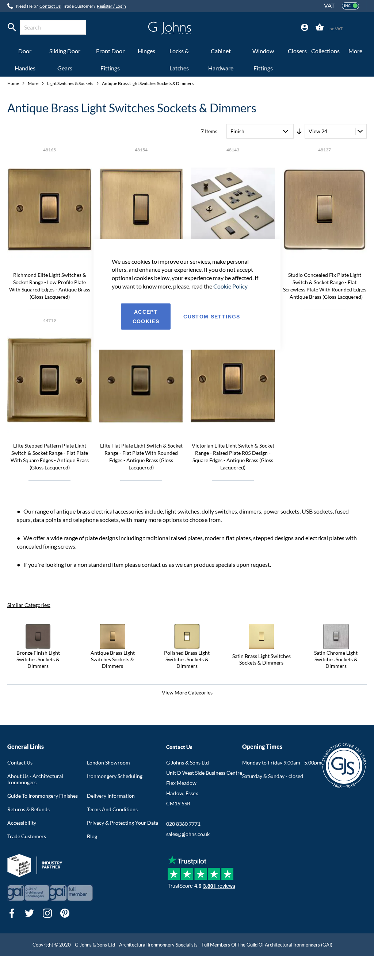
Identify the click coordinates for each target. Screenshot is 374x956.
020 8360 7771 (183, 824)
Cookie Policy (230, 286)
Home (13, 83)
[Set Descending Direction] (299, 131)
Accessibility (21, 823)
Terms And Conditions (112, 809)
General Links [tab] (25, 746)
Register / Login (111, 6)
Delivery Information (111, 796)
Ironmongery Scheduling (114, 776)
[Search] (12, 27)
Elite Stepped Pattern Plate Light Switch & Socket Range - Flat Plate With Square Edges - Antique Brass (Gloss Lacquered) (50, 456)
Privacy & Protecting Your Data (122, 823)
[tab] (304, 27)
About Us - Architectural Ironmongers (35, 779)
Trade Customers (26, 836)
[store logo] (169, 28)
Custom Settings (211, 317)
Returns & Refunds (28, 809)
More (33, 83)
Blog (92, 836)
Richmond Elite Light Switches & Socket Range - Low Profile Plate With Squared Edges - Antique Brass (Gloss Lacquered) (49, 286)
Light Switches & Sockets (70, 83)
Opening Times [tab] (262, 746)
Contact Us (50, 6)
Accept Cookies (146, 316)
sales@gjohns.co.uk (188, 834)
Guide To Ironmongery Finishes (42, 796)
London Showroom (108, 762)
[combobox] (53, 27)
